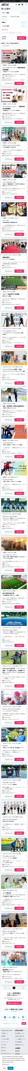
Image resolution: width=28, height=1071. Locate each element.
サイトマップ (4, 1042)
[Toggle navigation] (26, 4)
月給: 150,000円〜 (8, 78)
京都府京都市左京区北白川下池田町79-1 (12, 304)
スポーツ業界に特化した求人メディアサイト (8, 1)
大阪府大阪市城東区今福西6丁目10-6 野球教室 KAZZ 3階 (14, 230)
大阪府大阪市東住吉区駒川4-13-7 (11, 379)
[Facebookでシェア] (16, 4)
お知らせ (3, 1050)
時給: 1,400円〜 (7, 680)
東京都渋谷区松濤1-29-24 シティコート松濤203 (14, 80)
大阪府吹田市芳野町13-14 (9, 416)
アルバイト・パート (7, 254)
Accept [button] (10, 1068)
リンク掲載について (20, 1039)
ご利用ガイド (4, 1033)
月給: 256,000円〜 (8, 302)
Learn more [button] (5, 1064)
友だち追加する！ (14, 1003)
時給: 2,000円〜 (7, 229)
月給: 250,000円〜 (8, 903)
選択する (23, 13)
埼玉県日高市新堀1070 (9, 756)
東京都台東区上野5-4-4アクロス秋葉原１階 (13, 118)
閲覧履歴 (17, 1051)
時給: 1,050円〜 (7, 864)
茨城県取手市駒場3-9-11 (9, 682)
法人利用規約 (18, 1042)
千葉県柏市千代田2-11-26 (9, 943)
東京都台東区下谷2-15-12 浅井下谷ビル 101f (13, 155)
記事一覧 (3, 1047)
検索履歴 (17, 1054)
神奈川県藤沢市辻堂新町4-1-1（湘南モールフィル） (14, 904)
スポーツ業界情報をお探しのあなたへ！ (14, 994)
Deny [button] (4, 1068)
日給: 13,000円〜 (7, 192)
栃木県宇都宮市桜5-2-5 (9, 528)
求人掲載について (19, 1033)
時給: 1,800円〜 (7, 341)
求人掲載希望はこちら (23, 1)
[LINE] (22, 4)
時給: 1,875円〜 (7, 827)
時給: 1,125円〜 (7, 377)
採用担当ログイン (19, 1044)
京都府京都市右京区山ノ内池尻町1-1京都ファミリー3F (14, 978)
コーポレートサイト (6, 1053)
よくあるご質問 (5, 1039)
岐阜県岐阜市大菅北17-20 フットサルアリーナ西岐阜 (14, 866)
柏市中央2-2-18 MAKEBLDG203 (11, 194)
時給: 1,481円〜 (7, 754)
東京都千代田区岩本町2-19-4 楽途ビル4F (13, 566)
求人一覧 (3, 1044)
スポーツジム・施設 (15, 16)
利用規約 (3, 1036)
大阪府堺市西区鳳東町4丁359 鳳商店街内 (13, 489)
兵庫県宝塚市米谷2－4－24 (10, 267)
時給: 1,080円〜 (7, 717)
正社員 (4, 291)
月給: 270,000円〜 (8, 414)
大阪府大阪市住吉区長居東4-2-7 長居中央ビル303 (14, 453)
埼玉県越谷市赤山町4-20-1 (10, 792)
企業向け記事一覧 (19, 1036)
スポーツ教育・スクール (13, 218)
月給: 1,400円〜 (7, 265)
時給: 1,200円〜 (7, 526)
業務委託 (5, 65)
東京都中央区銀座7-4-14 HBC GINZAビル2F (13, 342)
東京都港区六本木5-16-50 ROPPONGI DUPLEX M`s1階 (14, 829)
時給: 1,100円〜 (7, 941)
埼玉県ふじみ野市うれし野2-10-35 (11, 719)
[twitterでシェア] (19, 4)
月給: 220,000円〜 (8, 153)
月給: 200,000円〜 (8, 976)
